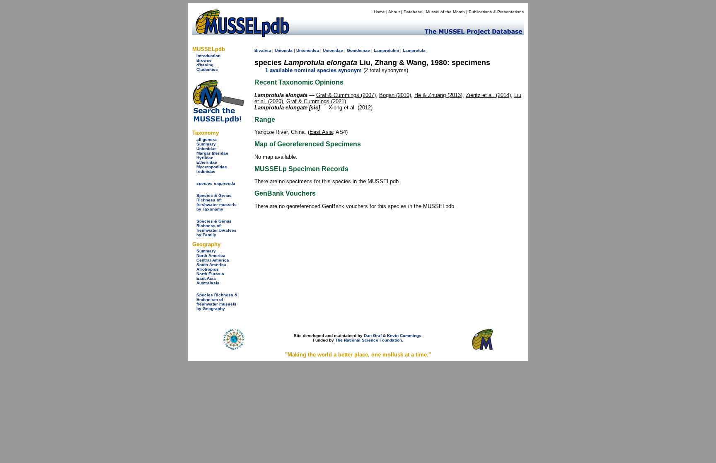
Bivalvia (262, 50)
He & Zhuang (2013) (438, 95)
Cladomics (207, 69)
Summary (206, 144)
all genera (206, 139)
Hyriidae (204, 157)
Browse (204, 60)
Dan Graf (373, 335)
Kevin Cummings (404, 335)
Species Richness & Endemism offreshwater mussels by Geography (216, 302)
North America (210, 255)
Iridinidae (205, 171)
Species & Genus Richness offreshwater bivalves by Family (216, 228)
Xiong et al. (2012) (351, 107)
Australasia (208, 283)
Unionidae (206, 148)
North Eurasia (210, 273)
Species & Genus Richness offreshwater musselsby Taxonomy (216, 202)
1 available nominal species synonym (313, 70)
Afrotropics (207, 269)
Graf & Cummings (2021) (316, 101)
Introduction (208, 55)
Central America (212, 260)
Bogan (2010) (395, 95)
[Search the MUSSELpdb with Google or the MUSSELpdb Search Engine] (218, 121)
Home (379, 12)
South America (211, 264)
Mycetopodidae (211, 167)
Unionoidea (307, 50)
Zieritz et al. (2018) (488, 95)
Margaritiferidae (212, 153)
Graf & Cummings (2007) (346, 95)
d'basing (204, 65)
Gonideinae (358, 50)
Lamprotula (414, 50)
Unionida (284, 50)
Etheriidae (206, 162)
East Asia (206, 278)
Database (413, 12)
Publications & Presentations (496, 12)
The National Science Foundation (368, 340)
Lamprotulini (386, 50)
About (394, 12)
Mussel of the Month (445, 12)
